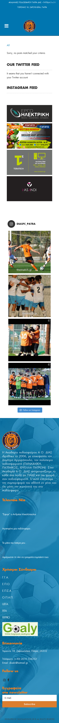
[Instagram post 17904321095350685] (29, 384)
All (8, 45)
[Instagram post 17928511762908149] (29, 340)
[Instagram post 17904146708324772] (29, 296)
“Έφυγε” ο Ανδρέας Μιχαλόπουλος (19, 514)
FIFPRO (6, 617)
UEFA (5, 604)
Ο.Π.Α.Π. (7, 597)
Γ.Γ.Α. (5, 577)
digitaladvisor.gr (25, 719)
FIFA (4, 611)
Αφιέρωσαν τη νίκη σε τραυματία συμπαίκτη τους (25, 557)
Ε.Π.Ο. (6, 584)
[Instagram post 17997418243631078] (29, 252)
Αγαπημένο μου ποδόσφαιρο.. (16, 528)
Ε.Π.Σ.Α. (7, 591)
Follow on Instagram (31, 410)
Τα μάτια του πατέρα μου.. (14, 542)
